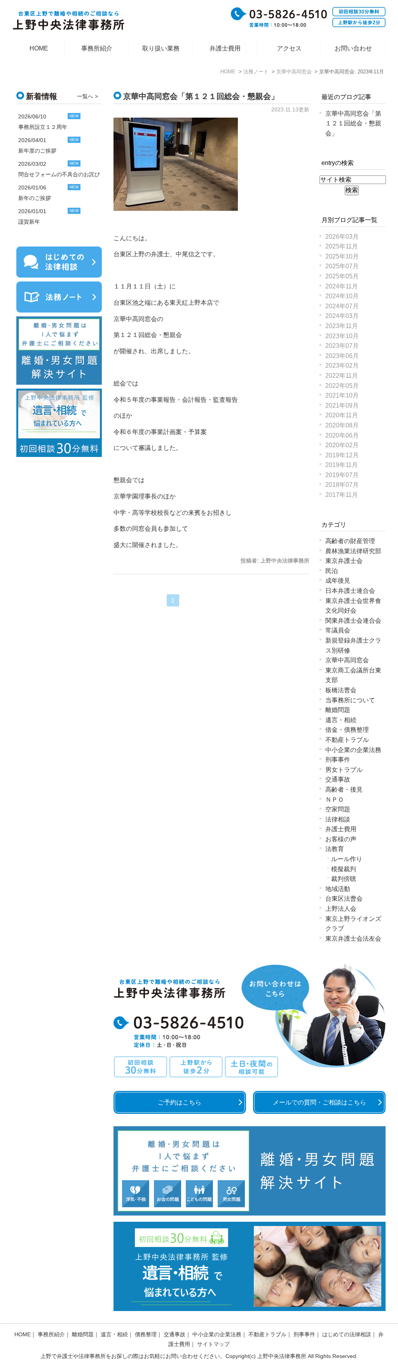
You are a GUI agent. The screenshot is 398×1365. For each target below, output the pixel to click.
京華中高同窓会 (347, 660)
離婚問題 (337, 710)
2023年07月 (342, 345)
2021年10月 (342, 395)
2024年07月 (342, 306)
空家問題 (337, 809)
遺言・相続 (340, 720)
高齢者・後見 (344, 789)
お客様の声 (340, 839)
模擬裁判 (343, 869)
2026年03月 (342, 236)
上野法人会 (340, 908)
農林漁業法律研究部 (353, 551)
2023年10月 (342, 336)
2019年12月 (342, 455)
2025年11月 (341, 246)
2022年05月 (342, 385)
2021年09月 (342, 405)
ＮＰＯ (334, 799)
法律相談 (337, 819)
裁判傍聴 (343, 878)
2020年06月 (342, 435)
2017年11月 (341, 494)
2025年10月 (342, 256)
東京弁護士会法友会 (353, 938)
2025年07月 (342, 266)
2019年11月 (341, 465)
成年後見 (337, 580)
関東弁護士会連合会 (353, 620)
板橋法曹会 (340, 690)
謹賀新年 (29, 222)
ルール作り (346, 859)
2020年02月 (342, 445)
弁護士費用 (225, 48)
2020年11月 (341, 415)
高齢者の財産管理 (350, 541)
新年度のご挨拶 (37, 151)
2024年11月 (341, 286)
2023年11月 (341, 326)
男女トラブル (344, 769)
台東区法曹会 (344, 898)
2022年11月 (341, 375)
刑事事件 (337, 759)
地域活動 (337, 889)
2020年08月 (342, 425)
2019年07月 (342, 475)
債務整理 (146, 1334)
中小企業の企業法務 (353, 750)
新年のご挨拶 (34, 198)
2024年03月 (342, 316)
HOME (39, 48)
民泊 (331, 571)
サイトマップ (213, 1344)
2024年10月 (342, 296)
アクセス (289, 48)
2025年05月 (342, 276)
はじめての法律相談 (346, 1334)
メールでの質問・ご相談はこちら (319, 1102)
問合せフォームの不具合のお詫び (59, 174)
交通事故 (337, 779)
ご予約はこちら (179, 1102)
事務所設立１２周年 (42, 127)
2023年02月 (342, 365)
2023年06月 (342, 356)
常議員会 (337, 630)
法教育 (334, 849)
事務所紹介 (96, 48)
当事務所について (350, 700)
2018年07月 (342, 484)
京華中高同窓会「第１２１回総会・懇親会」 (201, 96)
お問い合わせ (353, 48)
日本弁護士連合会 (350, 590)
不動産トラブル (347, 739)
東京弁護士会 (344, 560)
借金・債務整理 (347, 729)
